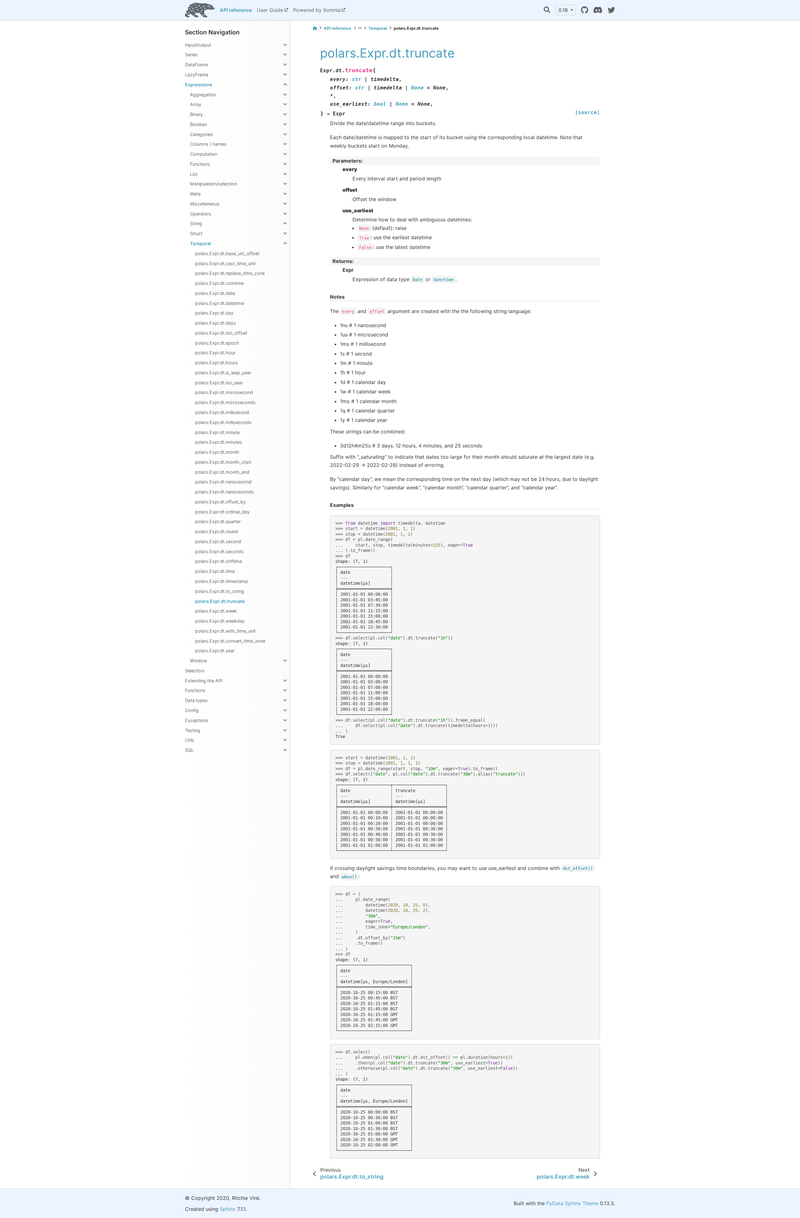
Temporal (200, 243)
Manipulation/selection (213, 183)
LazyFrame (196, 74)
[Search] (547, 10)
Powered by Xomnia (317, 10)
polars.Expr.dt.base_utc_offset (227, 253)
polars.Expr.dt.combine (219, 283)
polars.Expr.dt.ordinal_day (222, 511)
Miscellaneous (205, 203)
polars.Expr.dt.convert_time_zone (230, 641)
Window (198, 660)
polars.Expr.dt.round (216, 531)
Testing (192, 730)
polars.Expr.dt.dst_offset (221, 333)
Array (195, 104)
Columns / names (208, 144)
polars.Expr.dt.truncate (220, 601)
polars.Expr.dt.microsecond (224, 392)
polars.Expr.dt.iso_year (219, 382)
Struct (196, 233)
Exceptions (196, 720)
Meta (195, 193)
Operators (200, 213)
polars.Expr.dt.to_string (219, 591)
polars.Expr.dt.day (214, 313)
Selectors (195, 670)
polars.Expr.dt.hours (216, 362)
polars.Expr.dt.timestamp (221, 581)
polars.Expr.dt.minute (217, 432)
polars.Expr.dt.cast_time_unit (225, 263)
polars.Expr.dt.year (215, 650)
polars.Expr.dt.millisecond (222, 412)
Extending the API (203, 680)
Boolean (198, 124)
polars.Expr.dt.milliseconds (223, 422)
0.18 (563, 10)
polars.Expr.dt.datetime (219, 303)
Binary (196, 114)
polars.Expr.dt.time (215, 571)
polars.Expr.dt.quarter (218, 521)
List (194, 174)
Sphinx (228, 1209)
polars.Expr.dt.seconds (219, 551)
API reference (236, 10)
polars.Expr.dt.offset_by (220, 501)
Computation (203, 154)
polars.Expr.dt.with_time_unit (225, 631)
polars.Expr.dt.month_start (223, 462)
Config (192, 710)
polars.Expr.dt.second (218, 541)
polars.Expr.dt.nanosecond (223, 481)
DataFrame (196, 64)
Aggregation (203, 94)
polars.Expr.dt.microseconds (225, 402)
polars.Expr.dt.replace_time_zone (230, 273)
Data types (196, 700)
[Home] (314, 28)
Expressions (198, 84)
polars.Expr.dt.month (217, 452)
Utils (189, 740)
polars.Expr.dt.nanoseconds (224, 491)
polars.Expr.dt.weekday (220, 621)
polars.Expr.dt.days (215, 323)
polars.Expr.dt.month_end (222, 472)
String (196, 223)
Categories (201, 134)
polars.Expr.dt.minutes (218, 442)
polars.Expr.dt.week (216, 611)
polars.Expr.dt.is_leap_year (223, 372)
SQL (189, 750)
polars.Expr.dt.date (215, 293)
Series (191, 54)
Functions (200, 164)
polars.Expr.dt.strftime (218, 561)
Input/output (198, 45)
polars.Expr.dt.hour (215, 352)
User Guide (270, 10)
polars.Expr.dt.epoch (217, 343)
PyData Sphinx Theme (572, 1203)
